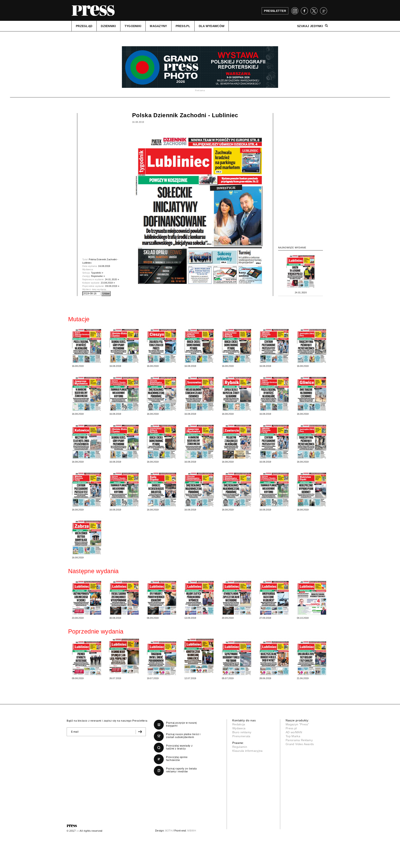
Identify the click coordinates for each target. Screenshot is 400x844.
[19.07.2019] (162, 657)
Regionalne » (98, 276)
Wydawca (238, 728)
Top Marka (293, 736)
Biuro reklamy (241, 732)
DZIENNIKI (108, 26)
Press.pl (291, 728)
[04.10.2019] (312, 597)
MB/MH (191, 830)
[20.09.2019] (236, 597)
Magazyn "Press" (297, 724)
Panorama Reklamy (299, 740)
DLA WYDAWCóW (211, 26)
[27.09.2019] (274, 597)
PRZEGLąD (84, 26)
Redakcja (238, 724)
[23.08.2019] (86, 597)
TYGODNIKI (133, 26)
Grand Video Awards (300, 744)
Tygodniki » (97, 272)
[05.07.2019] (236, 657)
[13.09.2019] (199, 597)
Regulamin (239, 746)
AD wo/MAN (294, 732)
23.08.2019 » (108, 282)
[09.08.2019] (86, 657)
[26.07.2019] (124, 656)
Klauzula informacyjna (247, 750)
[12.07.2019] (199, 656)
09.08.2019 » (112, 286)
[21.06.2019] (312, 657)
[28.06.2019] (274, 657)
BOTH (168, 830)
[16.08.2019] (86, 345)
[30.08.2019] (124, 597)
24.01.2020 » (112, 279)
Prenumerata (241, 736)
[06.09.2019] (162, 597)
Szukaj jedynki (310, 26)
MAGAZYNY (158, 26)
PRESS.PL (183, 26)
